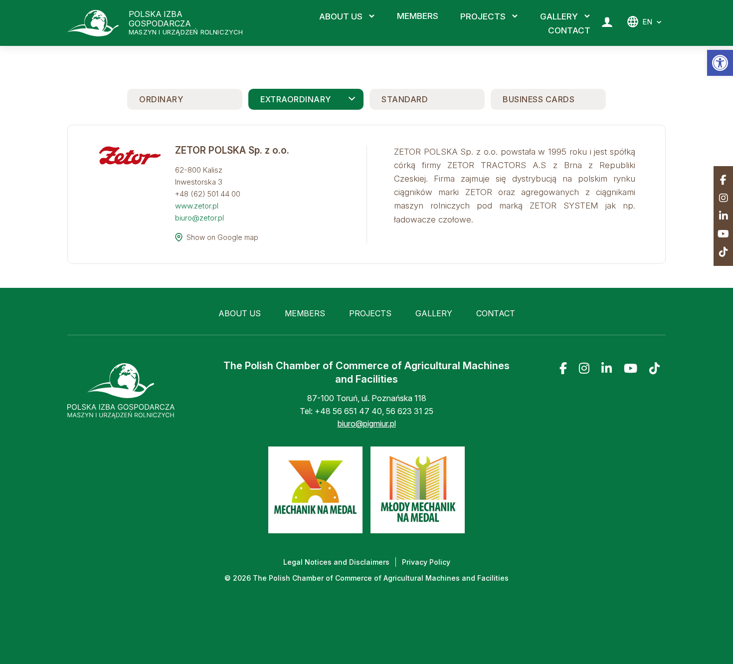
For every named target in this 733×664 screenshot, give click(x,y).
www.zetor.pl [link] (196, 206)
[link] (720, 63)
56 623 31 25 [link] (409, 411)
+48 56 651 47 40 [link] (348, 411)
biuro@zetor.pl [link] (200, 217)
